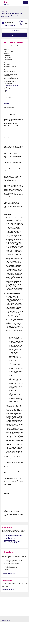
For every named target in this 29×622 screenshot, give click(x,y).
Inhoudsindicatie (8, 68)
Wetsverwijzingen (8, 83)
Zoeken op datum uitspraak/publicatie (13, 535)
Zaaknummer (7, 55)
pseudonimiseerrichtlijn (10, 25)
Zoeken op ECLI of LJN (9, 538)
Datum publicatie (6, 52)
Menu (25, 2)
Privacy (9, 618)
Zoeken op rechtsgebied (9, 540)
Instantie (6, 45)
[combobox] (14, 97)
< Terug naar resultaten (14, 35)
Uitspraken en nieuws (8, 7)
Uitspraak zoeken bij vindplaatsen (12, 542)
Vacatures (3, 620)
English (2, 618)
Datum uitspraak (6, 48)
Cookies (13, 618)
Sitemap (5, 618)
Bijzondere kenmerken (7, 63)
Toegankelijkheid (18, 618)
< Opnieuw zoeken (14, 30)
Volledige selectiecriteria (9, 573)
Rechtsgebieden (8, 59)
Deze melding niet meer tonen (21, 23)
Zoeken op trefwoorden (9, 537)
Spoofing (24, 618)
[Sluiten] (26, 23)
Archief (6, 620)
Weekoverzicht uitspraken (9, 589)
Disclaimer (10, 620)
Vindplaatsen (7, 87)
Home (2, 7)
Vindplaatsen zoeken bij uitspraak (12, 541)
